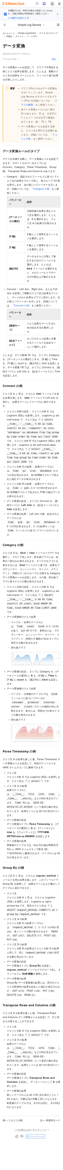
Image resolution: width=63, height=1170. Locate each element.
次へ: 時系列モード (50, 1120)
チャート (19, 36)
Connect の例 (21, 305)
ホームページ (9, 33)
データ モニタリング (48, 32)
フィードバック (37, 1136)
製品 (54, 58)
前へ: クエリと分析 (13, 1120)
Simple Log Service (27, 32)
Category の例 (41, 188)
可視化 (9, 36)
